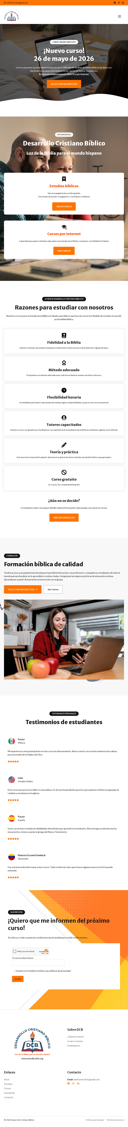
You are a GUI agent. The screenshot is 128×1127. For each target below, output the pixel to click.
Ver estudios (64, 206)
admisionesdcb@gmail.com (17, 3)
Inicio (6, 1079)
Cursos (7, 1088)
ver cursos (64, 251)
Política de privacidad (95, 1120)
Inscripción (9, 1093)
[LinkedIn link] (119, 3)
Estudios (8, 1084)
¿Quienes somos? (75, 1036)
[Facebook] (68, 1083)
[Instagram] (73, 1083)
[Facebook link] (115, 3)
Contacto (8, 1097)
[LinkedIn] (78, 1083)
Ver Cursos (53, 589)
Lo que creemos (75, 1041)
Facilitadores (73, 1045)
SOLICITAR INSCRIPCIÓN (64, 84)
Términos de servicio (115, 1120)
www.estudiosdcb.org (32, 1058)
